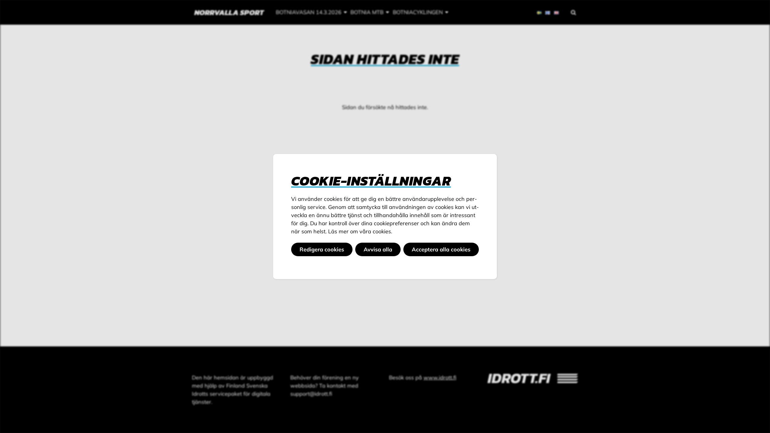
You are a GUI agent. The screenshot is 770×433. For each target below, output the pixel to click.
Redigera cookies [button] (322, 249)
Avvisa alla (378, 249)
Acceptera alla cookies (441, 249)
